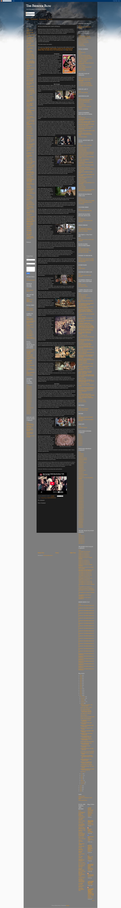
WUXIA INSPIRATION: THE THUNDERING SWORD (86, 737)
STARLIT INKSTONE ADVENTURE (85, 78)
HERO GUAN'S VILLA (82, 155)
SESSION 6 (80, 525)
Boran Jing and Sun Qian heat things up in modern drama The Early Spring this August (90, 813)
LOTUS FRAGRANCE (82, 351)
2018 (81, 688)
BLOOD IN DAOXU (82, 284)
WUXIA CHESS (81, 179)
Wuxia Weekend (34, 19)
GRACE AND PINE (82, 316)
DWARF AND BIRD (82, 378)
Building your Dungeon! (90, 851)
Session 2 (80, 437)
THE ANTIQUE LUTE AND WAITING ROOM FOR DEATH (85, 391)
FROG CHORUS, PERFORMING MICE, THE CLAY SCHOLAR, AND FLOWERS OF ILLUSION (86, 375)
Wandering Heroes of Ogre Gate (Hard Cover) (30, 322)
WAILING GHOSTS (82, 401)
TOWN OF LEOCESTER (83, 109)
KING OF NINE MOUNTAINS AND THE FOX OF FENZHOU (86, 353)
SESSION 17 (29, 391)
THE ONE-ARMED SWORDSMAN (30, 190)
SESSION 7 (28, 406)
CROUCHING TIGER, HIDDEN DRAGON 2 (29, 51)
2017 (81, 690)
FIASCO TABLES (81, 65)
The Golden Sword (48, 50)
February (83, 782)
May (82, 777)
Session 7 (80, 445)
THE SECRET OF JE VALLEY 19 (85, 586)
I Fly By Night (91, 874)
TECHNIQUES (81, 203)
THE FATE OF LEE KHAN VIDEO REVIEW (30, 83)
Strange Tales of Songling (29, 325)
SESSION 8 (28, 404)
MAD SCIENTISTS (82, 105)
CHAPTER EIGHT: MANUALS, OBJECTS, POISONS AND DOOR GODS (85, 134)
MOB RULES (81, 103)
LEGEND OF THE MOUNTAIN (30, 153)
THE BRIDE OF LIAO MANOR (84, 82)
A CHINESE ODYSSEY (28, 44)
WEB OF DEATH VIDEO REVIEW (29, 224)
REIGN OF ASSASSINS (28, 187)
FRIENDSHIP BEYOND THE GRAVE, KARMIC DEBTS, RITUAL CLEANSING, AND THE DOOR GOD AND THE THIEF (86, 326)
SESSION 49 (81, 468)
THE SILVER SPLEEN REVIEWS (30, 369)
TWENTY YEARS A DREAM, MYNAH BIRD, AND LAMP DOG (85, 367)
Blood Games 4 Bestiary (90, 876)
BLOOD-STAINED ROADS (83, 249)
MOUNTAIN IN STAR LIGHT (84, 147)
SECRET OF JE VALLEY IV (83, 556)
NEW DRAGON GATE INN (29, 170)
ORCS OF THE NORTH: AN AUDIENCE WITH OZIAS (86, 763)
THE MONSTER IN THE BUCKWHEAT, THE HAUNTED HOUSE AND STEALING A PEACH (86, 304)
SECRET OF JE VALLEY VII (84, 563)
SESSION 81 (81, 453)
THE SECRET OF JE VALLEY (84, 551)
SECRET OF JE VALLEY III (83, 554)
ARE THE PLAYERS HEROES (84, 55)
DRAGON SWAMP (30, 70)
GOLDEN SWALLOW (30, 92)
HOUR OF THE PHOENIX (83, 159)
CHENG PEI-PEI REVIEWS (86, 718)
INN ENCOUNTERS (82, 149)
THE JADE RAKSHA (30, 120)
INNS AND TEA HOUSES (83, 252)
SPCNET (28, 367)
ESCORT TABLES (82, 70)
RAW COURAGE (29, 176)
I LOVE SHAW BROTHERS (29, 361)
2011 (81, 789)
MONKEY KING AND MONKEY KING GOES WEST (30, 162)
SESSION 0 (80, 527)
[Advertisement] (56, 542)
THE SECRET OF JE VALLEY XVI (85, 581)
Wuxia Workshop (42, 19)
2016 (81, 691)
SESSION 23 (81, 501)
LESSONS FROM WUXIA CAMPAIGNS (86, 152)
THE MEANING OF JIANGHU (86, 764)
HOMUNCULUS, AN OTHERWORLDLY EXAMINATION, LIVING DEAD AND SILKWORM (86, 356)
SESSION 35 (81, 483)
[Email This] (57, 496)
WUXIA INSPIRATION (51, 497)
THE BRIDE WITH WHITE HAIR (30, 38)
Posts (28, 12)
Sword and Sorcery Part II (83, 42)
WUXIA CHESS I (29, 308)
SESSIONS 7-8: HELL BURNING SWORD (29, 429)
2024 (81, 678)
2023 (81, 680)
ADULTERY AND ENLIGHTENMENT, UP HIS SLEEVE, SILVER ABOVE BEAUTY (86, 388)
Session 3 (80, 439)
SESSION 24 (81, 499)
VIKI (27, 371)
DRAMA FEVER (29, 354)
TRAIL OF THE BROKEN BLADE (29, 219)
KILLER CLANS (29, 128)
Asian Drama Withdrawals (90, 821)
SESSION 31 (81, 489)
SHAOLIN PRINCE (30, 197)
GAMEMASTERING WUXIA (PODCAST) (86, 169)
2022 (81, 681)
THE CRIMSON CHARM (29, 49)
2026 (81, 675)
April (82, 778)
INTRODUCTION (81, 52)
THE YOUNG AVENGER (29, 235)
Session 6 (80, 443)
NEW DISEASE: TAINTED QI (84, 167)
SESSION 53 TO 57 (82, 462)
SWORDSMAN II (29, 202)
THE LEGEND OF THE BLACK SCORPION (30, 147)
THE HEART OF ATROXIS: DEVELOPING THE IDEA (86, 711)
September (83, 701)
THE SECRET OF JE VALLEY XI (84, 573)
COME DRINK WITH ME (81, 886)
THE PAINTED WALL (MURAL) (84, 297)
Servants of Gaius (30, 327)
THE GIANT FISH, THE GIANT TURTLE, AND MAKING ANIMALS (85, 344)
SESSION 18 (29, 389)
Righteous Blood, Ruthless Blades (29, 319)
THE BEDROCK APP (30, 280)
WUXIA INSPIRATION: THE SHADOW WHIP (86, 760)
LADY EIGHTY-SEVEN (82, 286)
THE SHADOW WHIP (30, 193)
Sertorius (28, 328)
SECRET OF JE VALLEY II (83, 553)
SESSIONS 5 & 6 (29, 407)
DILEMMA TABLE (81, 160)
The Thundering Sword (58, 50)
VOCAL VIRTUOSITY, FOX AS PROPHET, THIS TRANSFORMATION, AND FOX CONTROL (86, 359)
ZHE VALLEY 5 (81, 540)
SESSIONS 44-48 (81, 470)
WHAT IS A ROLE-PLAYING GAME (87, 716)
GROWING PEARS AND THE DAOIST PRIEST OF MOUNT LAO (86, 307)
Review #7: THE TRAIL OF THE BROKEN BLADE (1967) (91, 896)
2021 (81, 683)
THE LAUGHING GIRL (82, 335)
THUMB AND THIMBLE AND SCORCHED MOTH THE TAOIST (85, 324)
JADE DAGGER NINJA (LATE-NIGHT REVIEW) (30, 117)
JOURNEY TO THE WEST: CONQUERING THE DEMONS (30, 123)
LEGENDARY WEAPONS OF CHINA (29, 156)
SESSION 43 (81, 471)
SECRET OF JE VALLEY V (83, 560)
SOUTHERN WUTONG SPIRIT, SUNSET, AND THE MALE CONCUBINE (86, 395)
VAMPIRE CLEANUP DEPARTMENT (30, 221)
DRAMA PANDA (29, 356)
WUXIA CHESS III (81, 188)
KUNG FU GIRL (29, 133)
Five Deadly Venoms (82, 39)
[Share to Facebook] (61, 496)
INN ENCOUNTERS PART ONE (84, 250)
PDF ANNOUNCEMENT (85, 709)
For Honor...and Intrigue (90, 856)
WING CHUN (29, 232)
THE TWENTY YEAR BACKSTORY (85, 58)
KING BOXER (29, 131)
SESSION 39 (81, 476)
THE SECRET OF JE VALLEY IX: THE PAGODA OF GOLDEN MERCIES (86, 570)
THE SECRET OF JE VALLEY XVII (85, 582)
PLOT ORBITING (81, 68)
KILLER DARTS (29, 130)
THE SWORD (29, 201)
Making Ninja (81, 44)
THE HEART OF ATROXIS (86, 713)
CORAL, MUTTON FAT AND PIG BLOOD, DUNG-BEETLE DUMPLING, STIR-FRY (85, 397)
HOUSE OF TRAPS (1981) (90, 884)
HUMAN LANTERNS (30, 108)
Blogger (67, 905)
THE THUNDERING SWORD (81, 843)
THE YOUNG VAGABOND (29, 231)
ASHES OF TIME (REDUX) (29, 33)
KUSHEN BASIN (81, 268)
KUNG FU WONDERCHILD (29, 135)
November (83, 698)
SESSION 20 (29, 386)
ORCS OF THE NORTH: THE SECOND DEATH (86, 705)
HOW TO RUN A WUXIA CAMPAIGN (85, 746)
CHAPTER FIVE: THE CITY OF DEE (85, 126)
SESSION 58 (81, 461)
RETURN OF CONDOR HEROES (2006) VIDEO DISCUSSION (30, 180)
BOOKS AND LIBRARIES (83, 408)
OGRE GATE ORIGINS (83, 231)
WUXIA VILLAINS (81, 186)
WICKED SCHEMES (82, 181)
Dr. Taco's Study (90, 830)
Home (27, 19)
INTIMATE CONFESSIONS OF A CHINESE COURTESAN (30, 111)
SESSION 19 (29, 388)
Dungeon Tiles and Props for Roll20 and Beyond (90, 847)
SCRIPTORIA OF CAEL (83, 410)
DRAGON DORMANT (82, 362)
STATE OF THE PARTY (83, 60)
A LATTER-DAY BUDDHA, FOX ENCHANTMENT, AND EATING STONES (84, 332)
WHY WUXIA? (81, 185)
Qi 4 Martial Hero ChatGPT (90, 832)
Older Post (73, 552)
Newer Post (41, 552)
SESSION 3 (28, 410)
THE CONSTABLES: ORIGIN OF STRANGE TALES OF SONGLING (85, 229)
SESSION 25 (81, 498)
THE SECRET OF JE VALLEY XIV (85, 578)
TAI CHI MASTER (29, 98)
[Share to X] (60, 496)
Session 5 (80, 442)
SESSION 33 (81, 486)
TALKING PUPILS (82, 400)
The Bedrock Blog (38, 6)
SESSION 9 (28, 403)
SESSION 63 (81, 456)
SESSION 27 (81, 495)
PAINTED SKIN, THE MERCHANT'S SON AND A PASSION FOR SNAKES (85, 330)
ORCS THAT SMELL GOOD (86, 707)
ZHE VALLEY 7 (81, 543)
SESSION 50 (81, 467)
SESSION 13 (29, 397)
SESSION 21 (81, 504)
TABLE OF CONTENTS (83, 294)
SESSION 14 (29, 395)
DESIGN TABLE (81, 796)
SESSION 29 (81, 492)
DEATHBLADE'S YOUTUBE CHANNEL (29, 352)
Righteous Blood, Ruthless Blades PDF (30, 338)
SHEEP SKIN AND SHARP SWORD (85, 349)
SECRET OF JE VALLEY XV (84, 579)
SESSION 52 (81, 464)
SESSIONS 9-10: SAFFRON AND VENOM (29, 433)
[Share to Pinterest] (62, 496)
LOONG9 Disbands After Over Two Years (91, 823)
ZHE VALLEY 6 (81, 541)
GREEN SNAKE (29, 96)
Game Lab (50, 19)
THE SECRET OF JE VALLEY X (84, 572)
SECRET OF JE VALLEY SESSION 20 (86, 588)
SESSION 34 (81, 484)
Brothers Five (60, 48)
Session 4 (80, 440)
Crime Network (29, 331)
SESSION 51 (81, 465)
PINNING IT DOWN (82, 61)
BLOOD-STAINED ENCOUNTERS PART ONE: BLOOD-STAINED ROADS (86, 190)
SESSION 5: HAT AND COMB (29, 427)
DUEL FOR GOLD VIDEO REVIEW (30, 74)
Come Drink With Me (44, 48)
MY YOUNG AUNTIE (30, 165)
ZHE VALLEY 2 (81, 535)
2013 (81, 785)
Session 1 (80, 436)
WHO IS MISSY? (84, 715)
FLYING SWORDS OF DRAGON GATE (30, 91)
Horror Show (29, 330)
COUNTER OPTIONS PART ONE (85, 210)
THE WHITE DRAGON (28, 227)
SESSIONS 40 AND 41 (82, 474)
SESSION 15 (29, 394)
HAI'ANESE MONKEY (82, 136)
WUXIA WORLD (29, 375)
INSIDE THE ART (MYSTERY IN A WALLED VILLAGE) (85, 178)
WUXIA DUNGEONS (82, 150)
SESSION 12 (29, 398)
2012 (81, 787)
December (83, 696)
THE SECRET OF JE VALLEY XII (85, 575)
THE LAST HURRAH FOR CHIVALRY (30, 144)
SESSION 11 (29, 400)
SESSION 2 (28, 412)
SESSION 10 (29, 401)
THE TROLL (80, 299)
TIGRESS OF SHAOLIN (29, 215)
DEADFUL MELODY (30, 56)
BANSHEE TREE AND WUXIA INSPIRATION (86, 734)
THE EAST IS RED (30, 78)
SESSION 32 (81, 487)
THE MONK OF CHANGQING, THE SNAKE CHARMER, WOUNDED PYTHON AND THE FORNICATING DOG (85, 311)
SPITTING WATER (82, 296)
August (82, 703)
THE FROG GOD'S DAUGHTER (84, 84)
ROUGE (80, 392)
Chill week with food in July (90, 870)
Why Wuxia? (83, 771)
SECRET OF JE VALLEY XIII (84, 576)
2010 (81, 790)
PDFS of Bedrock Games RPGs (29, 335)
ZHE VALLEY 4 (81, 538)
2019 (81, 686)
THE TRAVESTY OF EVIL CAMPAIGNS (86, 721)
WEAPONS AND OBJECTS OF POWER (86, 200)
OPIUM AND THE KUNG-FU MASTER (30, 172)
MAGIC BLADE (29, 160)
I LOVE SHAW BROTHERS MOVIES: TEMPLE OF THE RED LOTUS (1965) (91, 891)
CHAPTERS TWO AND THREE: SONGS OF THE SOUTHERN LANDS (86, 122)
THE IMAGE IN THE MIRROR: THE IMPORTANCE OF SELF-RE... (87, 756)
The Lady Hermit (67, 48)
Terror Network (29, 333)
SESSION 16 (29, 392)
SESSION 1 (28, 413)
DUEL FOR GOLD (30, 72)
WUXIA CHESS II (29, 310)
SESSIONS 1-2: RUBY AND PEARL (30, 424)
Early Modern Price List (90, 859)
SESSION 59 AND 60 (82, 459)
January (82, 783)
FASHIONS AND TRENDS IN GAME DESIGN (86, 739)
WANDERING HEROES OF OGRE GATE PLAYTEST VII (87, 770)
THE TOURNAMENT (30, 216)
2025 (81, 676)
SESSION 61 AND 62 (82, 458)
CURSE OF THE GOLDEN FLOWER (30, 55)
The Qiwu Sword (81, 45)
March (82, 780)
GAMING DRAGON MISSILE (84, 36)
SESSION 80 (81, 455)
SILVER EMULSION (30, 365)
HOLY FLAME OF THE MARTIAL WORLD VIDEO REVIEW (30, 105)
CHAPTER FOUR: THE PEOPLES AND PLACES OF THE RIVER (86, 125)
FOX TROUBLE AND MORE (84, 383)
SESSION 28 (81, 493)
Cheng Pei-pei (44, 497)
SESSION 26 (81, 496)
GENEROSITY (81, 341)
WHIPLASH (28, 228)
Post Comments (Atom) (48, 555)
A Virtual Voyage (89, 808)
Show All (93, 900)
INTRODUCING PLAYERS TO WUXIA (85, 153)
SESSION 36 (81, 481)
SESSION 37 (81, 480)
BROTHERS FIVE (30, 40)
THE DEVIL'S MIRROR (29, 66)
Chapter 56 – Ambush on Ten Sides (91, 839)
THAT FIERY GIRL (30, 210)
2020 (81, 685)
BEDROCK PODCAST (82, 427)
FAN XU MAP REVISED (83, 92)
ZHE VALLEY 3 (81, 537)
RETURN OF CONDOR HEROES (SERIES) (30, 184)
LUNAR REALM (81, 219)
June (82, 775)
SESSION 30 (81, 490)
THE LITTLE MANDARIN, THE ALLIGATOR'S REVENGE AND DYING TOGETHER (86, 347)
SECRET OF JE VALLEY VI (83, 561)
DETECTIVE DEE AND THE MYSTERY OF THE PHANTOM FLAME (30, 62)
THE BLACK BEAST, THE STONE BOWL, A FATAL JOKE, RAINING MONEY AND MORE (85, 372)
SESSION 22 (81, 502)
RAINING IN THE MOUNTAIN (29, 175)
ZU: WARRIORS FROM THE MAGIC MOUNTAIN (30, 237)
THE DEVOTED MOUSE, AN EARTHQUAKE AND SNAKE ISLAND (85, 340)
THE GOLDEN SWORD (29, 95)
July (82, 773)
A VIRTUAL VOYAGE (30, 349)
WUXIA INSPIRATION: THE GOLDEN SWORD (86, 744)
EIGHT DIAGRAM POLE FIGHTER (30, 81)
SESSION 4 (28, 409)
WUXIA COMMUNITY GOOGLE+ (30, 373)
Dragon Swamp (68, 50)
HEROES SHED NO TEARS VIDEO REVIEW (30, 100)
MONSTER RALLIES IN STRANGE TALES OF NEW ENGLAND (85, 100)
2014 (81, 695)
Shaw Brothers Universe (29, 363)
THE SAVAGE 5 (29, 191)
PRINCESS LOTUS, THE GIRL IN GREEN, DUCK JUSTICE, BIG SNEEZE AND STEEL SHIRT (86, 381)
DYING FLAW (81, 170)
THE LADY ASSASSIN (28, 138)
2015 (81, 693)
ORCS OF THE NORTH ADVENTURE (29, 300)
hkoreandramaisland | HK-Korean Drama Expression (90, 866)
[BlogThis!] (59, 496)
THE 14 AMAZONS (30, 88)
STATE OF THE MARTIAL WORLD (85, 57)
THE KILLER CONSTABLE (29, 127)
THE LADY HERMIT (30, 139)
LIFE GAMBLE (29, 158)
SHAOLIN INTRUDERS (29, 195)
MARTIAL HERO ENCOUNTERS (84, 67)
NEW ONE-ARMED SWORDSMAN (30, 167)
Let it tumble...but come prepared (87, 751)
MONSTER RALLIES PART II (84, 102)
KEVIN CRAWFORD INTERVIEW (87, 741)
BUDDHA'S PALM (29, 41)
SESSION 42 (81, 473)
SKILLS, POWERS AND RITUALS (85, 202)
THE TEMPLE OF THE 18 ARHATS (85, 85)
